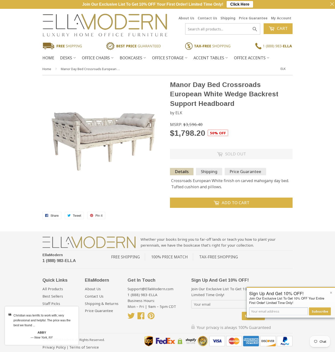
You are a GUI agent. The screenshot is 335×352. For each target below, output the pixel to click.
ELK (283, 68)
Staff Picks (51, 303)
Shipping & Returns (101, 303)
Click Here (239, 4)
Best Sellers (52, 296)
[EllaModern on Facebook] (141, 317)
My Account (281, 18)
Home (48, 58)
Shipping (227, 18)
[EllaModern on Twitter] (131, 317)
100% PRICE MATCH (169, 257)
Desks (66, 58)
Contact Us (207, 18)
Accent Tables (209, 58)
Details (182, 171)
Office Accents (250, 58)
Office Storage (168, 58)
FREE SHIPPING (125, 257)
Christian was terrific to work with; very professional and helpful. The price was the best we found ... (42, 320)
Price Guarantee (253, 18)
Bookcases (131, 58)
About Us (186, 18)
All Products (52, 288)
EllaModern (52, 255)
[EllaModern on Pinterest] (151, 317)
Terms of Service (84, 347)
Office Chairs (96, 58)
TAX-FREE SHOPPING (218, 257)
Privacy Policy (54, 347)
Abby (42, 332)
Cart (282, 28)
